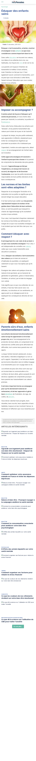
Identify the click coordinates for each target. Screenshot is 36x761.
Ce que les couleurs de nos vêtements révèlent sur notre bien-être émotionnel (17, 597)
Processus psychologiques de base (12, 617)
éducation (12, 57)
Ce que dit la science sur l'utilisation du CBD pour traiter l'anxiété (17, 620)
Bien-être (4, 446)
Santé (3, 472)
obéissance (6, 122)
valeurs (28, 246)
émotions (8, 394)
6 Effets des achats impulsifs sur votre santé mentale (17, 550)
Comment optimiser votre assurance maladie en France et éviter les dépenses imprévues (18, 476)
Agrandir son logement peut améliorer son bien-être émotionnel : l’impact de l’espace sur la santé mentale (16, 451)
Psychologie (4, 6)
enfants (18, 51)
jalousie (11, 397)
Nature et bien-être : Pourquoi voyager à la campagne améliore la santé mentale (18, 501)
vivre (21, 63)
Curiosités (4, 594)
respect (4, 150)
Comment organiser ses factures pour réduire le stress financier (16, 574)
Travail (3, 570)
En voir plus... (18, 626)
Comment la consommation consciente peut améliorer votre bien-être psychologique (17, 525)
